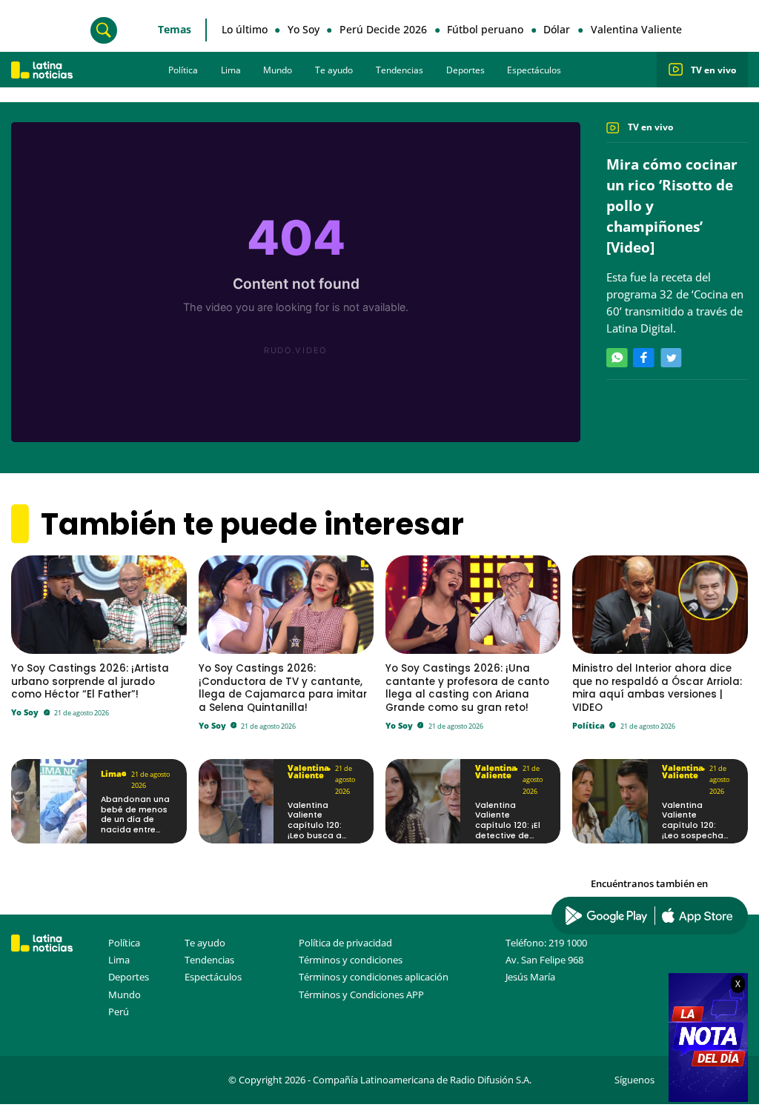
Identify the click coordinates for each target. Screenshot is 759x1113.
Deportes (465, 70)
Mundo (277, 70)
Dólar (556, 29)
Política (183, 70)
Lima (231, 70)
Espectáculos (534, 70)
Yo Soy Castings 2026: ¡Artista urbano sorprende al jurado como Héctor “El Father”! (90, 681)
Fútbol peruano (485, 29)
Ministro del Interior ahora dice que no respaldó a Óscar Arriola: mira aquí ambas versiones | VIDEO (657, 687)
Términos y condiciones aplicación (373, 976)
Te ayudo (334, 70)
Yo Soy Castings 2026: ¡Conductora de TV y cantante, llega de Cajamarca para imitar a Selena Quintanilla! (283, 687)
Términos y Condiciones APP (361, 994)
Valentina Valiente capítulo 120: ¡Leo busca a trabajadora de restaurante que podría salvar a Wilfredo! (322, 841)
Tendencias (399, 70)
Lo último (245, 29)
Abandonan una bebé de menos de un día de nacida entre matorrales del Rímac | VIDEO (135, 825)
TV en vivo (713, 70)
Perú (118, 1011)
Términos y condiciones (350, 959)
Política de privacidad (345, 942)
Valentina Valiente (636, 29)
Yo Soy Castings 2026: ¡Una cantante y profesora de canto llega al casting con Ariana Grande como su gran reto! (467, 687)
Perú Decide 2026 (383, 29)
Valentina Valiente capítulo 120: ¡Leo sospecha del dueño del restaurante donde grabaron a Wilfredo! (697, 841)
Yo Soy (303, 29)
